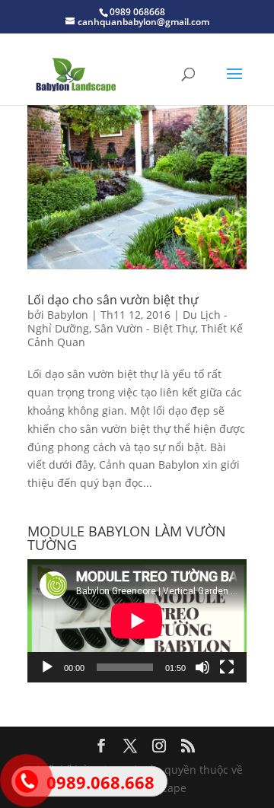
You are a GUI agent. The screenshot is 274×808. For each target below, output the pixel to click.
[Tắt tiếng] (202, 667)
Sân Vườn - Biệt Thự (145, 328)
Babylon (67, 314)
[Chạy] (47, 667)
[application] (137, 620)
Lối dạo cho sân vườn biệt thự (113, 299)
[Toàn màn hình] (226, 667)
